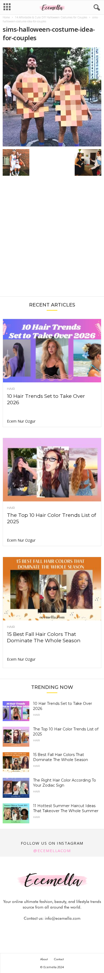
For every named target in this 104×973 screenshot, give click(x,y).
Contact (59, 959)
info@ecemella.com (63, 918)
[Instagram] (46, 929)
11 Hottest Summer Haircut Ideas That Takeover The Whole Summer (65, 808)
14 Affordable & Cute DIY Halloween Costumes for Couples (51, 17)
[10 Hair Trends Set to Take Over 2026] (52, 350)
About (44, 959)
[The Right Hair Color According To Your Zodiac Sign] (16, 788)
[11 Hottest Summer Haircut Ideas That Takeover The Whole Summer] (16, 813)
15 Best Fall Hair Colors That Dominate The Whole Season (44, 637)
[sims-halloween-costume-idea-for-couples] (52, 96)
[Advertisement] (52, 239)
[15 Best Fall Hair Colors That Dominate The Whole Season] (52, 588)
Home (6, 17)
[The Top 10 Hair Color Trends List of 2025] (52, 469)
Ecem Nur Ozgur (21, 421)
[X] (59, 929)
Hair (11, 388)
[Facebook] (34, 929)
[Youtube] (70, 929)
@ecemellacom (52, 850)
